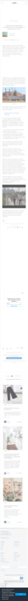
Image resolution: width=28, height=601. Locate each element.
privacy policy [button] (5, 599)
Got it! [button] (20, 594)
